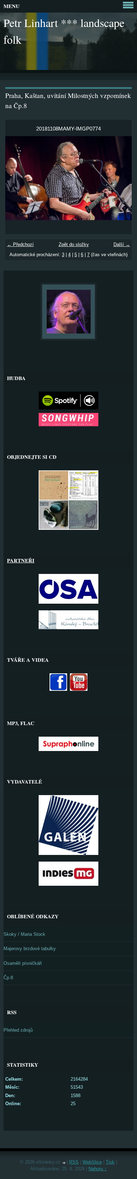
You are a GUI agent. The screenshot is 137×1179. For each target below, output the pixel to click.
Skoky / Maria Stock (24, 934)
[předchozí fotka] (17, 178)
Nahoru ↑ (98, 1168)
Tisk (110, 1162)
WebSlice (92, 1162)
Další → (121, 244)
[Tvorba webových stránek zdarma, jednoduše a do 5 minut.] (64, 1162)
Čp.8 (8, 977)
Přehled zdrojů (18, 1030)
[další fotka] (120, 178)
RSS (74, 1162)
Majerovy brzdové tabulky (30, 948)
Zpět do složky (74, 244)
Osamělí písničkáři (23, 963)
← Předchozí (20, 244)
